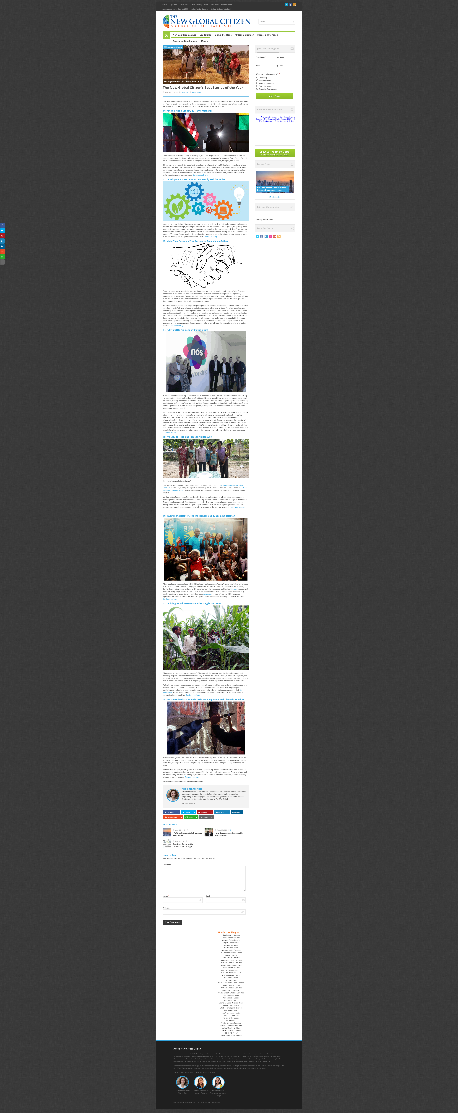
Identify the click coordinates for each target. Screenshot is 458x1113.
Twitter (286, 4)
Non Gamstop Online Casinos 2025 (175, 9)
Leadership (170, 47)
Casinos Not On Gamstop (231, 950)
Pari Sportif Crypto (231, 1010)
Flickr (270, 236)
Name (166, 896)
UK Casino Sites (231, 980)
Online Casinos (231, 955)
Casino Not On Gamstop (199, 9)
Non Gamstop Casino (200, 4)
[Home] (166, 35)
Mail (183, 803)
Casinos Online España (231, 940)
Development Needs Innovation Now (186, 179)
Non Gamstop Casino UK (231, 990)
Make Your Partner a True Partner (185, 241)
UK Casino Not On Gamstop (231, 960)
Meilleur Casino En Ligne (231, 1028)
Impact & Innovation (266, 83)
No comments (196, 92)
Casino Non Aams (231, 945)
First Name (261, 57)
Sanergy (233, 589)
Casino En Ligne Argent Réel (231, 1025)
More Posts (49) (190, 803)
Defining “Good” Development (183, 603)
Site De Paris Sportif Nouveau (231, 1008)
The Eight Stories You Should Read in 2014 (184, 81)
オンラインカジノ (231, 1033)
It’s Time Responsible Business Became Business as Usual (271, 188)
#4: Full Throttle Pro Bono (176, 329)
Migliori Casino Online (231, 942)
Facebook (290, 4)
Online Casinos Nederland (221, 9)
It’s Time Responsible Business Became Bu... (187, 834)
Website (166, 908)
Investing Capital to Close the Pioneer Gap (189, 515)
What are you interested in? (268, 74)
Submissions (184, 4)
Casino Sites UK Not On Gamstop (231, 993)
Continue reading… (200, 175)
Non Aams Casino (231, 978)
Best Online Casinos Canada (221, 4)
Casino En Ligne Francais (231, 1023)
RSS (294, 4)
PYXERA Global (201, 1102)
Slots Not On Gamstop (231, 957)
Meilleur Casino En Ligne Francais (231, 983)
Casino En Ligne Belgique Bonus (231, 1003)
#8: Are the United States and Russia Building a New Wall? (194, 699)
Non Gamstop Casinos (231, 935)
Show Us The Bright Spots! (275, 153)
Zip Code (279, 65)
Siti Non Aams (231, 1020)
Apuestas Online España (231, 975)
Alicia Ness (184, 92)
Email (209, 896)
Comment (167, 864)
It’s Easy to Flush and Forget (182, 436)
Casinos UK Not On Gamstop (231, 965)
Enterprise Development (268, 89)
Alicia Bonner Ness (192, 788)
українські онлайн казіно (231, 1013)
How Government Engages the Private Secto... (229, 834)
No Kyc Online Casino (231, 1018)
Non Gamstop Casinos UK (231, 970)
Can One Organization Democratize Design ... (183, 845)
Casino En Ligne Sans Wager (231, 1035)
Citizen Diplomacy (265, 86)
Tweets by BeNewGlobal (264, 219)
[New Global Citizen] (207, 21)
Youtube (274, 236)
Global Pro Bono (265, 80)
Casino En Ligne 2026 (231, 1015)
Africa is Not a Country (179, 110)
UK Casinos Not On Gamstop (231, 952)
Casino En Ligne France (231, 985)
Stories (164, 4)
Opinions (173, 4)
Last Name (280, 57)
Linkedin (266, 236)
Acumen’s (207, 594)
